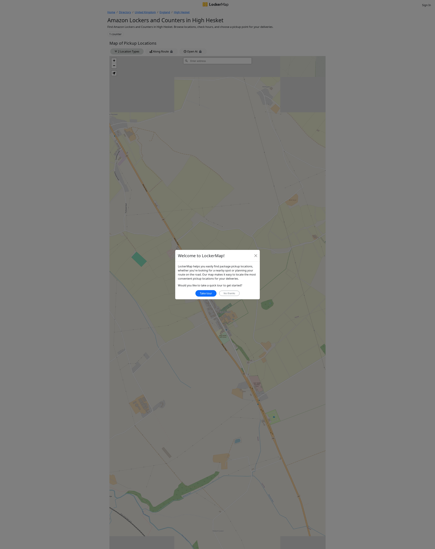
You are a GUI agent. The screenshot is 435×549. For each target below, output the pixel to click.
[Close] (255, 255)
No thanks (229, 293)
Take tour (206, 293)
